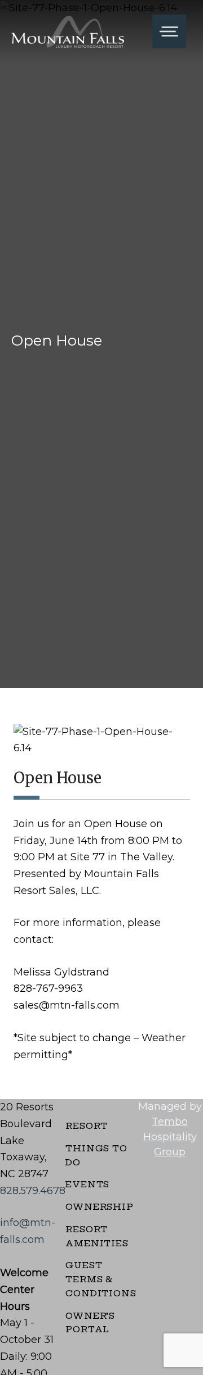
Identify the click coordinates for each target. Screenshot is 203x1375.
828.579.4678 (32, 1191)
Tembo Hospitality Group (170, 1136)
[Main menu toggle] (169, 31)
